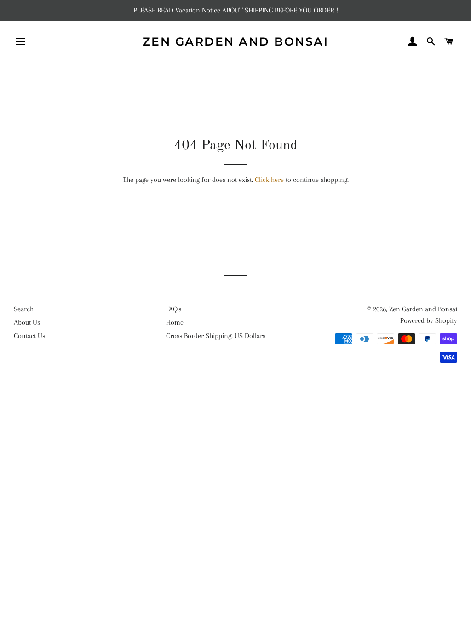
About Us (27, 322)
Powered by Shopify (428, 320)
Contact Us (29, 336)
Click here (269, 179)
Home (175, 322)
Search (24, 309)
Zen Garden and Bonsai (236, 41)
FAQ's (173, 309)
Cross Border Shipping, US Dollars (215, 336)
